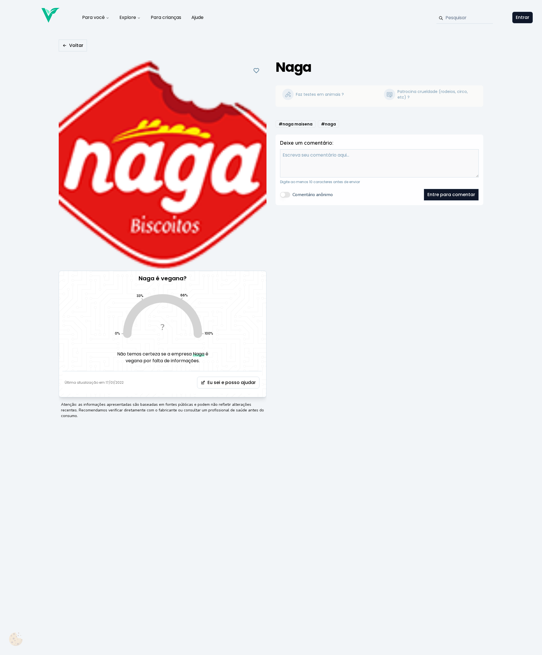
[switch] (285, 195)
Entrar (522, 17)
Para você (93, 17)
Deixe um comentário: (306, 143)
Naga (198, 354)
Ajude (197, 17)
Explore (127, 17)
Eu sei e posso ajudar (231, 382)
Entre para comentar (451, 194)
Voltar (76, 45)
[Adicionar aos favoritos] (256, 70)
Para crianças (166, 17)
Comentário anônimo (312, 195)
